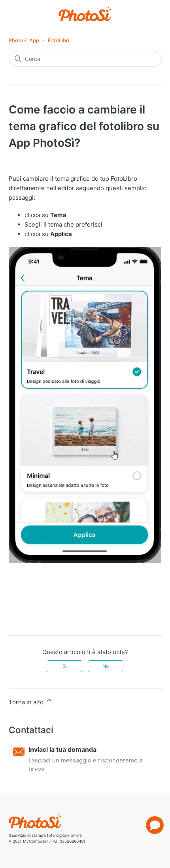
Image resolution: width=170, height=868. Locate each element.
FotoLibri (58, 40)
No (105, 666)
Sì (64, 666)
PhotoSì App (24, 40)
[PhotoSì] (85, 14)
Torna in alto (27, 702)
